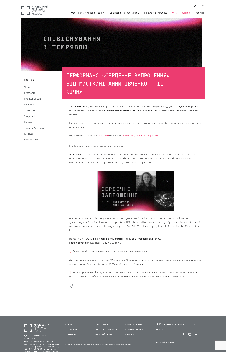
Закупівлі (29, 116)
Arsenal (34, 10)
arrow (194, 324)
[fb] (183, 334)
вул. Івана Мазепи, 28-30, (35, 336)
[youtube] (195, 334)
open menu (63, 13)
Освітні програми (133, 324)
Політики (29, 104)
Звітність (29, 110)
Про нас (29, 79)
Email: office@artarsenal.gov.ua (38, 342)
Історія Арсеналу (34, 128)
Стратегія (29, 93)
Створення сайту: (161, 342)
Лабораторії (71, 334)
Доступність (71, 329)
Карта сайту (131, 334)
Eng (202, 5)
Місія (27, 87)
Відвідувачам (101, 324)
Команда (28, 134)
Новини (28, 122)
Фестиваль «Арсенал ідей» (88, 12)
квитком (104, 135)
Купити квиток (181, 12)
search (194, 6)
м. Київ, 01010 (30, 339)
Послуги (199, 12)
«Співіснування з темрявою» (141, 135)
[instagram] (189, 334)
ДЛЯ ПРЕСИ (159, 330)
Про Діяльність (32, 98)
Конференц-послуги (134, 329)
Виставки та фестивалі (124, 12)
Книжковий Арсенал (156, 12)
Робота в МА (31, 139)
